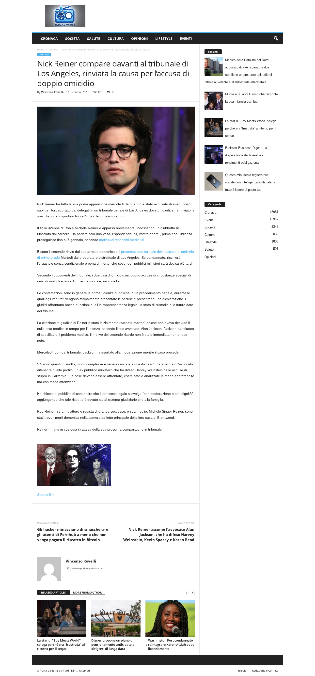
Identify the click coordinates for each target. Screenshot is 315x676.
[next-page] (192, 592)
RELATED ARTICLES (53, 592)
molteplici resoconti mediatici (121, 240)
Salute (93, 38)
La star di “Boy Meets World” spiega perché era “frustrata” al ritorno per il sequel (61, 644)
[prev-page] (186, 592)
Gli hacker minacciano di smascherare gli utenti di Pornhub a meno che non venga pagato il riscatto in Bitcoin (72, 534)
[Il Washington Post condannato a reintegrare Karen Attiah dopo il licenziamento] (170, 618)
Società (72, 38)
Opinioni (139, 38)
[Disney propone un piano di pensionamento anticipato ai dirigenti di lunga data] (116, 618)
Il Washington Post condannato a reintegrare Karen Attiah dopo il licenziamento (169, 644)
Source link (45, 495)
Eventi (186, 38)
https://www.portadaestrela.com (84, 568)
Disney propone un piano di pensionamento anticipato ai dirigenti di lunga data (113, 644)
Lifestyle (164, 38)
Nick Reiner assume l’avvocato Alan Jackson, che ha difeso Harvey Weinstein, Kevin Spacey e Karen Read (158, 534)
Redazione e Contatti (265, 670)
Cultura (116, 38)
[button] (275, 38)
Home (40, 49)
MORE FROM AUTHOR (87, 592)
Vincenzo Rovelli (52, 92)
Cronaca (49, 38)
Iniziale (241, 670)
